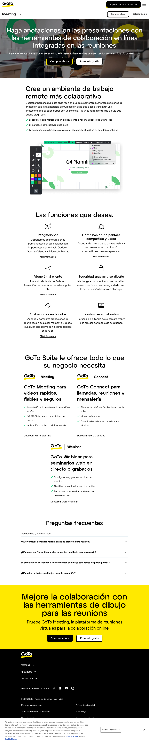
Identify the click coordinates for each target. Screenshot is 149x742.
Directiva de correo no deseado (35, 711)
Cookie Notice (11, 739)
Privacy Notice (72, 736)
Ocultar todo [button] (43, 533)
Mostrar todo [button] (27, 533)
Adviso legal (81, 711)
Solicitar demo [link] (140, 14)
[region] (74, 730)
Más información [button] (48, 257)
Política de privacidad (85, 705)
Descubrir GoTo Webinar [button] (64, 501)
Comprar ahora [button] (59, 61)
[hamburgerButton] (144, 4)
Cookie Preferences (110, 729)
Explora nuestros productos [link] (123, 4)
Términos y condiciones (31, 705)
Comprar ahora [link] (118, 14)
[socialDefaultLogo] (54, 688)
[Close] (144, 729)
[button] (74, 542)
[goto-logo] (74, 655)
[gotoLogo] (8, 4)
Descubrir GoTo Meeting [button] (37, 435)
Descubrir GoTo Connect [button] (91, 435)
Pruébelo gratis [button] (89, 61)
